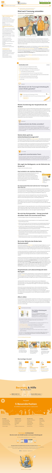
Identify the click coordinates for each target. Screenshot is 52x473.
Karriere (41, 423)
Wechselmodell (30, 245)
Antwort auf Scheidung (6, 422)
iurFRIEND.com (42, 426)
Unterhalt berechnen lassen (6, 424)
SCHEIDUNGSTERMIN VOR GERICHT (7, 57)
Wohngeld (22, 274)
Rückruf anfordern (30, 422)
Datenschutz (25, 450)
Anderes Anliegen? (5, 426)
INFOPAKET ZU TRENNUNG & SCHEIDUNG (8, 53)
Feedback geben (30, 424)
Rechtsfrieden (42, 424)
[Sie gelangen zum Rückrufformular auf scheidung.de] (42, 365)
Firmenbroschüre (42, 421)
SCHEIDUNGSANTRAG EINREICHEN (7, 50)
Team (40, 422)
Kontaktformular (30, 421)
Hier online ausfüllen (22, 370)
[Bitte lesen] (5, 4)
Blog (15, 424)
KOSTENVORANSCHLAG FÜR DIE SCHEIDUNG (8, 52)
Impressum (29, 450)
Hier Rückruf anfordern (45, 370)
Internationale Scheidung (6, 423)
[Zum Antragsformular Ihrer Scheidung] (20, 365)
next (50, 348)
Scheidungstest (17, 422)
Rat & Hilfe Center (30, 426)
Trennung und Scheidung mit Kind (30, 94)
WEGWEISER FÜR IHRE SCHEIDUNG (7, 51)
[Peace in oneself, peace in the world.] (3, 400)
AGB (21, 450)
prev (18, 348)
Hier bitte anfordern (33, 370)
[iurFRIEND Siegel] (18, 441)
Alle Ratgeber (17, 423)
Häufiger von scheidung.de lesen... (20, 426)
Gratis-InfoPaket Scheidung (24, 325)
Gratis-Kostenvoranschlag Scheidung (25, 326)
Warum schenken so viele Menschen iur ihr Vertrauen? (27, 437)
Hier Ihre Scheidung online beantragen (24, 337)
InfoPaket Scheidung (18, 421)
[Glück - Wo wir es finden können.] (32, 451)
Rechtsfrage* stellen (30, 423)
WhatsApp (30, 54)
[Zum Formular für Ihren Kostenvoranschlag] (31, 365)
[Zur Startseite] (21, 2)
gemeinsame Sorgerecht (35, 138)
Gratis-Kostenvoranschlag (6, 421)
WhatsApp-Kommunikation (24, 324)
